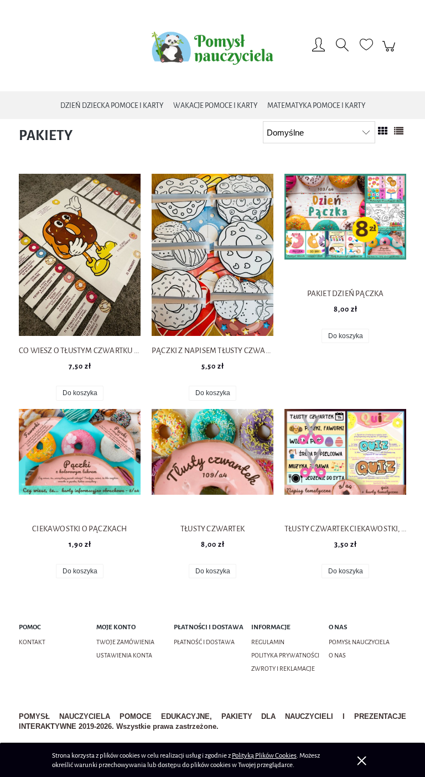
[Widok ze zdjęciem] (382, 131)
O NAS (337, 655)
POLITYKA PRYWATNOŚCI (285, 655)
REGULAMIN (267, 642)
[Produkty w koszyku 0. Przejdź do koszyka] (390, 52)
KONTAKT (32, 642)
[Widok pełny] (398, 131)
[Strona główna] (212, 46)
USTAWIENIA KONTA (124, 655)
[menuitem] (112, 105)
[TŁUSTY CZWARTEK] (212, 461)
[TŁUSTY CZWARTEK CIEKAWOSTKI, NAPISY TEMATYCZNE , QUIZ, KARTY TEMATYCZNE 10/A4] (345, 461)
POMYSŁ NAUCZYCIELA (359, 642)
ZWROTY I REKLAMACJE (283, 669)
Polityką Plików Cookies (264, 755)
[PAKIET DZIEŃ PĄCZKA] (345, 226)
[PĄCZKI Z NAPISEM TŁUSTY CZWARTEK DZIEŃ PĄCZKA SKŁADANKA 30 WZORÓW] (212, 255)
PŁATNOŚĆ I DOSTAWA (204, 642)
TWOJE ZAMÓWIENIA (125, 642)
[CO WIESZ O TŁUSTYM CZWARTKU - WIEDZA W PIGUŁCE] (80, 255)
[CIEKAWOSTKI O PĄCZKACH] (80, 461)
